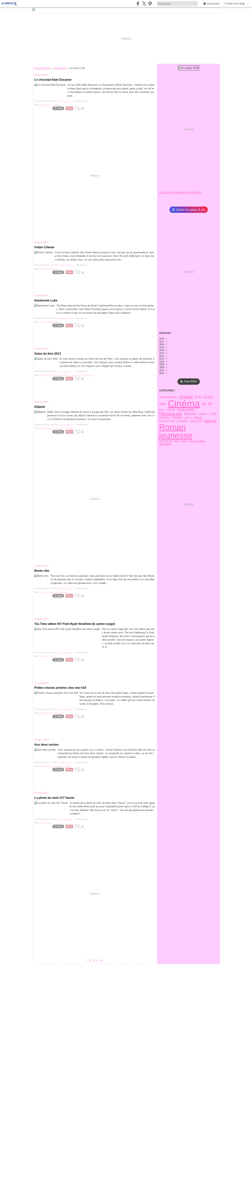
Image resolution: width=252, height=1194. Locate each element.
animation (182, 421)
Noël (184, 441)
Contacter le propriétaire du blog (180, 192)
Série (176, 441)
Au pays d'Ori (41, 68)
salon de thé (196, 421)
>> (101, 960)
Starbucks (164, 417)
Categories (59, 68)
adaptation (165, 443)
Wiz (204, 403)
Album (198, 417)
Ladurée (203, 413)
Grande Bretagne (168, 397)
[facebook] (138, 3)
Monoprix (190, 413)
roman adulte (186, 409)
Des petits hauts (167, 421)
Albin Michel (165, 441)
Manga (210, 421)
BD (210, 403)
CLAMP (213, 414)
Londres (188, 417)
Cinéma (184, 403)
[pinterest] (150, 3)
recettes (208, 396)
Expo (162, 410)
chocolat (170, 410)
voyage (186, 397)
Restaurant (170, 413)
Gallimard (177, 417)
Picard (198, 397)
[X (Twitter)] (144, 3)
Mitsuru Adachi (197, 441)
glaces (162, 403)
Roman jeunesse (175, 431)
